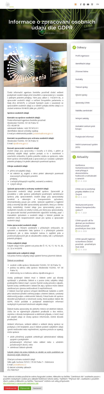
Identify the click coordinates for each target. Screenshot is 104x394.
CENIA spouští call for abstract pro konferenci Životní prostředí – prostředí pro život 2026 (85, 224)
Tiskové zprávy (81, 87)
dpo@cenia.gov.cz (20, 143)
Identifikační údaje (82, 63)
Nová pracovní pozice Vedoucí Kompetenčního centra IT (85, 207)
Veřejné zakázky (82, 118)
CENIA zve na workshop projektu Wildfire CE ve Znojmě (85, 191)
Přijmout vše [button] (25, 388)
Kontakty (79, 79)
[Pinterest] (84, 5)
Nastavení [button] (37, 388)
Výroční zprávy (81, 95)
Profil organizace (82, 56)
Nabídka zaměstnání (83, 110)
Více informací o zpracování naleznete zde (20, 383)
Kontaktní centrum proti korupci (85, 127)
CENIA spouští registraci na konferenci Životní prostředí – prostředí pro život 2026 (85, 243)
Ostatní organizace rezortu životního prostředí (92, 4)
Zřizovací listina (81, 71)
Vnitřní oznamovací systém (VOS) (86, 145)
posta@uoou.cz (19, 364)
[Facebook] (81, 5)
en (97, 4)
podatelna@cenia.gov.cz (43, 133)
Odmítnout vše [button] (10, 388)
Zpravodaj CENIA (82, 102)
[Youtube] (88, 5)
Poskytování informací (84, 136)
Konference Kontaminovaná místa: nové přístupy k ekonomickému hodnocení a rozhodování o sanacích (85, 172)
